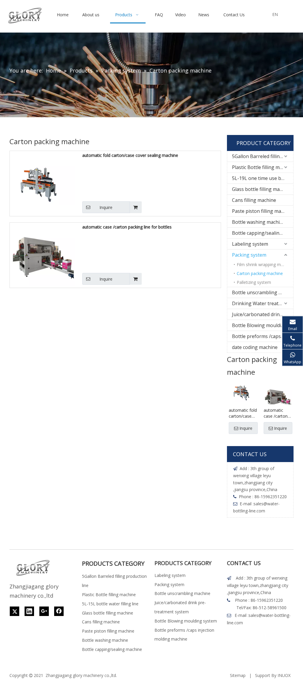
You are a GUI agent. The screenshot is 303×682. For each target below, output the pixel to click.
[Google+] (44, 611)
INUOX (284, 675)
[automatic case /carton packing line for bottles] (42, 255)
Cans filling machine (254, 200)
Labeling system (250, 244)
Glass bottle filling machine (261, 189)
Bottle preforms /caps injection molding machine (262, 336)
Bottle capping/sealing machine (262, 233)
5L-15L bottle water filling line (110, 604)
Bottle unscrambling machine (262, 292)
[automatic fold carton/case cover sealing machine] (42, 183)
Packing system (249, 255)
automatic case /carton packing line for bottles (127, 227)
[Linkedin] (29, 611)
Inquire (105, 207)
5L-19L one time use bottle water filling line (262, 178)
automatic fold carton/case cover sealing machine (130, 155)
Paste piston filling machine (262, 211)
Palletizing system (254, 282)
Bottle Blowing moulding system (262, 325)
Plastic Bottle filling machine (262, 167)
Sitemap (238, 675)
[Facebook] (59, 611)
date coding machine (255, 347)
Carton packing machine (260, 273)
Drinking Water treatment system (262, 303)
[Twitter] (14, 611)
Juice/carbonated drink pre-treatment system (262, 314)
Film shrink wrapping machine (265, 264)
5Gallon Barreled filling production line (262, 156)
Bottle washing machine (258, 222)
